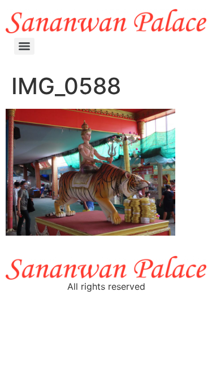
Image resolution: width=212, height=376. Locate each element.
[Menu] (24, 46)
